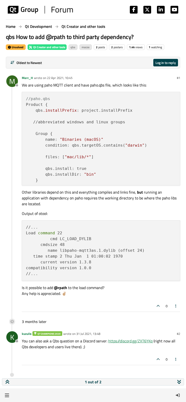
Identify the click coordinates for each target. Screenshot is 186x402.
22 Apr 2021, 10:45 (59, 77)
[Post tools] (176, 306)
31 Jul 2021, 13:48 (88, 333)
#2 (178, 333)
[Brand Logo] (40, 10)
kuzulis (26, 333)
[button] (7, 395)
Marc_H (27, 77)
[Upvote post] (158, 306)
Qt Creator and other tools (48, 47)
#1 (178, 77)
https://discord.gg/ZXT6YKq (130, 341)
